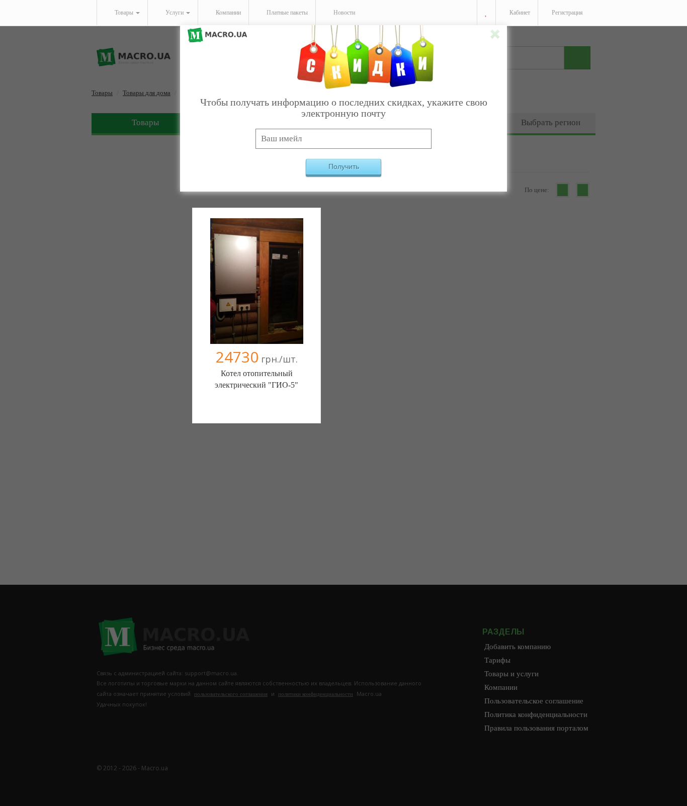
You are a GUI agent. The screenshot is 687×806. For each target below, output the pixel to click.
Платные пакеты (286, 12)
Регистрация (566, 12)
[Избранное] (486, 13)
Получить (343, 166)
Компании (227, 12)
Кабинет (519, 12)
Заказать (256, 285)
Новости (343, 12)
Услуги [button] (174, 12)
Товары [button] (124, 12)
